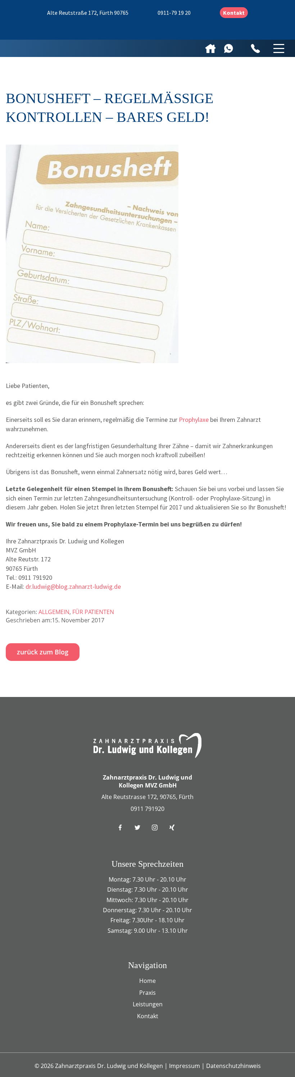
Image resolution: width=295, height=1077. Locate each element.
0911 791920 (147, 809)
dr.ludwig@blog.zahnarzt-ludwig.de (73, 586)
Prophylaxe (194, 419)
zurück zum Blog (42, 652)
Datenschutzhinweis (233, 1066)
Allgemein (53, 612)
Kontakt (234, 12)
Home (147, 981)
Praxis (147, 993)
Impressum (185, 1066)
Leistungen (148, 1004)
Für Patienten (93, 612)
